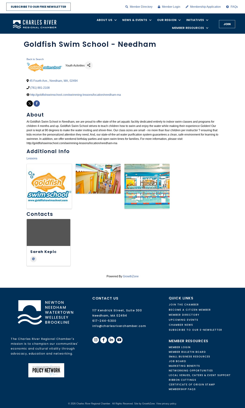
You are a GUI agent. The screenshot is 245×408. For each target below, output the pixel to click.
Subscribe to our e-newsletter (195, 330)
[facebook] (37, 103)
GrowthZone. (149, 403)
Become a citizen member (190, 310)
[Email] (33, 259)
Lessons (32, 158)
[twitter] (30, 103)
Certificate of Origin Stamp (192, 384)
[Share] (89, 65)
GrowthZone (131, 276)
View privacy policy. (166, 403)
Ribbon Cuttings (182, 380)
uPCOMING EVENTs (183, 320)
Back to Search (35, 59)
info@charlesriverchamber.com (119, 326)
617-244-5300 (104, 321)
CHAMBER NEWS (181, 325)
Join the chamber (184, 304)
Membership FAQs (182, 389)
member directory (184, 315)
